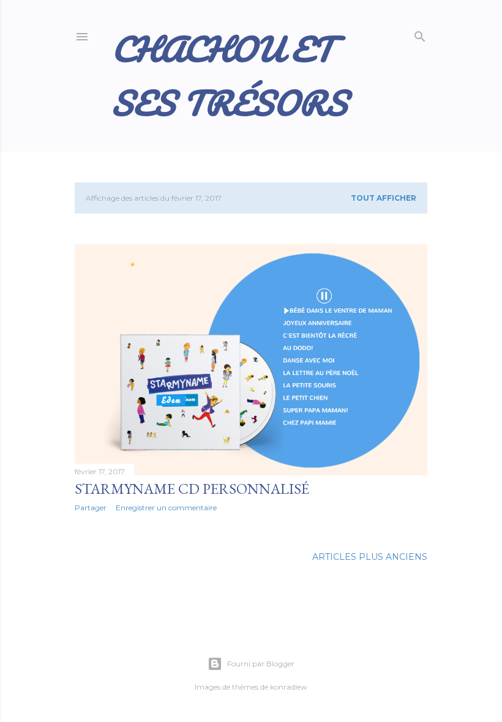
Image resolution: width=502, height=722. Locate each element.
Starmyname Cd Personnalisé (192, 488)
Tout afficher (383, 198)
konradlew (288, 686)
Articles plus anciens (369, 556)
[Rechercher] (420, 34)
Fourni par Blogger (260, 663)
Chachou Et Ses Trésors (229, 76)
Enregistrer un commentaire (166, 507)
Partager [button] (91, 507)
